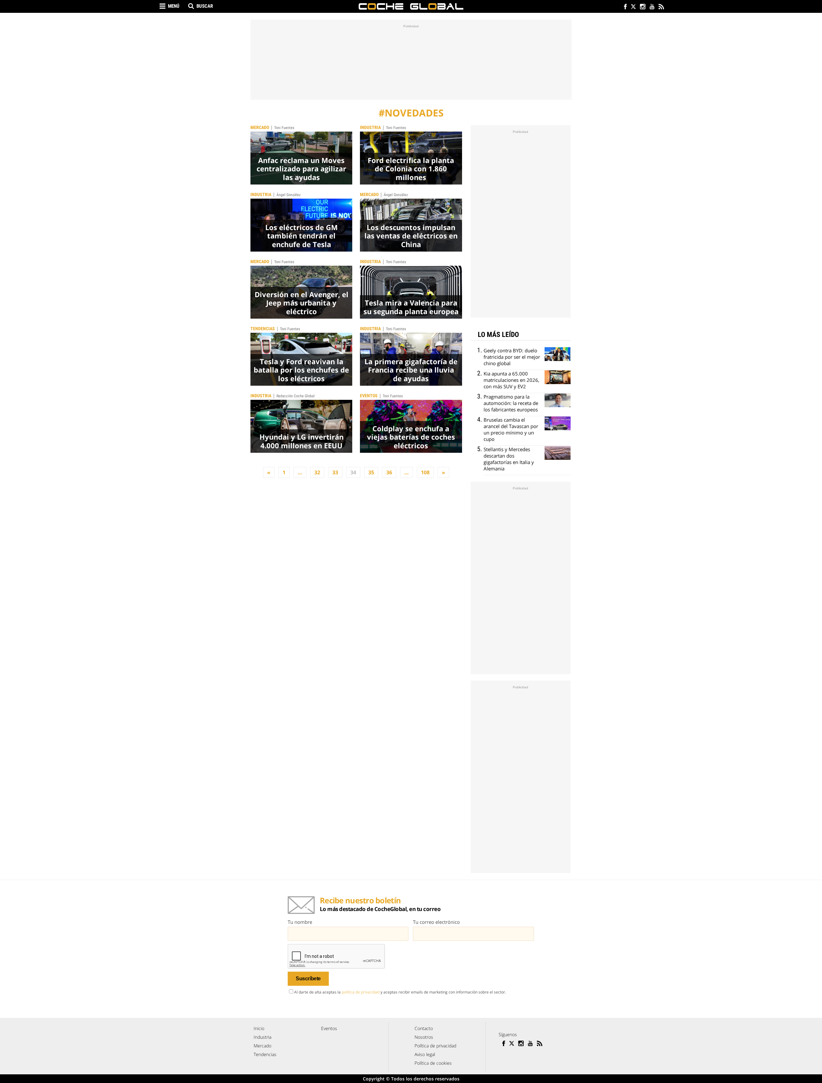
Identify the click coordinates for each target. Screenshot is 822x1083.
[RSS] (661, 7)
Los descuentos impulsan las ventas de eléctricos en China (411, 235)
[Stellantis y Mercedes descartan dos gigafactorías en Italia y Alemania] (558, 453)
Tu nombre (300, 922)
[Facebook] (624, 7)
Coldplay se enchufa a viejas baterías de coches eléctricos (411, 437)
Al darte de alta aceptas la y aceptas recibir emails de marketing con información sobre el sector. (400, 992)
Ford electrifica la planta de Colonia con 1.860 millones (411, 168)
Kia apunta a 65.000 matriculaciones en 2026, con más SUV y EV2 (511, 380)
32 (317, 472)
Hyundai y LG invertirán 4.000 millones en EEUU (301, 441)
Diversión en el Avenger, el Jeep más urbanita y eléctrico (301, 302)
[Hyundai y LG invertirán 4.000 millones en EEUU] (301, 426)
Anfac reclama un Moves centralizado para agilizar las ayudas (301, 168)
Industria (370, 127)
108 (425, 472)
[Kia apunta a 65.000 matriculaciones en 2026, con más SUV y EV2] (558, 377)
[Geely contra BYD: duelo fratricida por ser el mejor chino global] (558, 354)
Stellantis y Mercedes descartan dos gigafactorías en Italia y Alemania (509, 459)
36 (389, 472)
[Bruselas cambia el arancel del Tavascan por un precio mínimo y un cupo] (558, 423)
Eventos (369, 395)
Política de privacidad (435, 1046)
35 (371, 472)
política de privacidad (361, 992)
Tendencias (262, 328)
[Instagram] (642, 7)
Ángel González (288, 195)
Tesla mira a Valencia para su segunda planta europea (411, 307)
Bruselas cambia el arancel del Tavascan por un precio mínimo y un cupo (511, 429)
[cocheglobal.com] (411, 6)
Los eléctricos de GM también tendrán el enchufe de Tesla (301, 235)
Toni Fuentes (284, 127)
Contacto (424, 1028)
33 (335, 472)
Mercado (259, 127)
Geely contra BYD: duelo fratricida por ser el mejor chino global (512, 356)
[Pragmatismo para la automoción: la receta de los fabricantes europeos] (558, 400)
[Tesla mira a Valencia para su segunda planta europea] (411, 292)
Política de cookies (433, 1063)
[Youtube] (652, 7)
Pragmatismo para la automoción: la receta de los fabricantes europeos (511, 403)
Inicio (259, 1028)
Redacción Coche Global (295, 396)
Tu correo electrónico (436, 922)
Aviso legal (425, 1054)
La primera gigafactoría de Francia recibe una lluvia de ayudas (411, 370)
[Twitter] (633, 7)
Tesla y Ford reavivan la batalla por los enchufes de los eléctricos (301, 370)
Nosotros (424, 1037)
